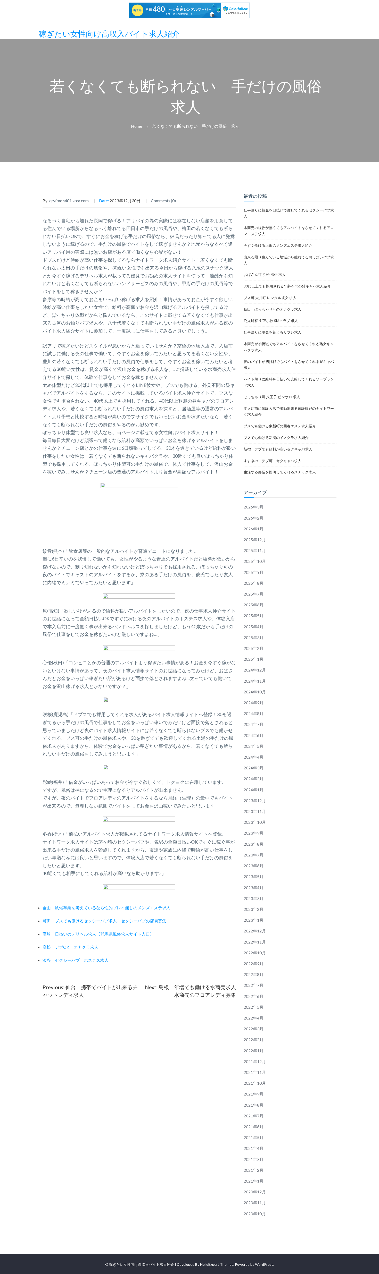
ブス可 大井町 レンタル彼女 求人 (270, 297)
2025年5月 (253, 615)
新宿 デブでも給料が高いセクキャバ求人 (278, 449)
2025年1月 (253, 659)
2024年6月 (253, 735)
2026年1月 (253, 528)
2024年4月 (253, 756)
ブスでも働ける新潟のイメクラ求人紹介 (276, 437)
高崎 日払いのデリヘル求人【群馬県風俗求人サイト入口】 (98, 933)
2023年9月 (253, 832)
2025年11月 (255, 550)
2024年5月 (253, 746)
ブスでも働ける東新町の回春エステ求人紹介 (280, 426)
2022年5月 (253, 1007)
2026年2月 (253, 517)
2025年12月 (255, 539)
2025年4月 (253, 626)
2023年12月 (255, 800)
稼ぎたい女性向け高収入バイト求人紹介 (109, 34)
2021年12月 (255, 1061)
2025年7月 (253, 593)
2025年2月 (253, 648)
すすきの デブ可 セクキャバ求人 (272, 460)
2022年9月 (253, 963)
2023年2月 (253, 909)
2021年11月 (255, 1072)
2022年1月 (253, 1050)
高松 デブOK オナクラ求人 (70, 947)
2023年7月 (253, 854)
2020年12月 (255, 1191)
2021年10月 (255, 1083)
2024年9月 (253, 702)
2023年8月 (253, 844)
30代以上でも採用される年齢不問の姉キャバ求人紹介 (287, 286)
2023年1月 (253, 920)
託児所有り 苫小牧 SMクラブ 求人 (271, 320)
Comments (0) (163, 200)
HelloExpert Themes (216, 1264)
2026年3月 (253, 506)
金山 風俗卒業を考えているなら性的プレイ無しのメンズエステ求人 (106, 907)
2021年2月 (253, 1170)
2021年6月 (253, 1126)
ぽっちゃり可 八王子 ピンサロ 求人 (272, 397)
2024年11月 (255, 680)
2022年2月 (253, 1039)
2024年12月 (255, 669)
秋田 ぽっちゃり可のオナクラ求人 (272, 309)
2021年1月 (253, 1180)
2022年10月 (255, 952)
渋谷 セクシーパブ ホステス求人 (76, 960)
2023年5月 (253, 876)
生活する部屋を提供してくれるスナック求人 (280, 472)
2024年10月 (255, 691)
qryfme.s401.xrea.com (69, 200)
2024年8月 (253, 713)
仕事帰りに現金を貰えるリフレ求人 (272, 332)
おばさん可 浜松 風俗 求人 (265, 274)
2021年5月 (253, 1137)
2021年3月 (253, 1159)
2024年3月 (253, 767)
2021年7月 (253, 1115)
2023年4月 (253, 887)
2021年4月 (253, 1148)
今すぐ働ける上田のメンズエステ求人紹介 (278, 245)
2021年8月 (253, 1104)
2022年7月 (253, 985)
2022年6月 (253, 996)
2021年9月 (253, 1093)
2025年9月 (253, 572)
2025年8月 (253, 583)
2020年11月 (255, 1202)
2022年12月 (255, 930)
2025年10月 (255, 561)
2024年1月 (253, 789)
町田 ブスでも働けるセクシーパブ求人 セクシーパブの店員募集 (104, 920)
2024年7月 (253, 724)
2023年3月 (253, 898)
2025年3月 (253, 637)
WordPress (264, 1264)
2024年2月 (253, 778)
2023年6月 (253, 865)
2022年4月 (253, 1017)
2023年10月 (255, 822)
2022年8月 (253, 974)
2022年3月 (253, 1028)
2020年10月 (255, 1213)
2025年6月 (253, 604)
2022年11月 (255, 941)
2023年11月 (255, 811)
